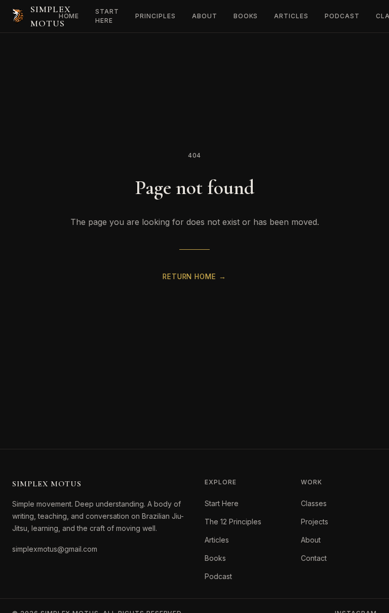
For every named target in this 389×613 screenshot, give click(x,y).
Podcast (342, 16)
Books (246, 16)
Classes (314, 503)
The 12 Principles (233, 521)
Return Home (194, 277)
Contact (314, 558)
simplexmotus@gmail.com (54, 549)
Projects (314, 521)
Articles (291, 16)
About (204, 16)
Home (69, 16)
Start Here (107, 16)
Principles (155, 16)
